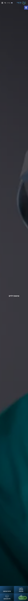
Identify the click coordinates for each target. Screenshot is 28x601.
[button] (26, 8)
